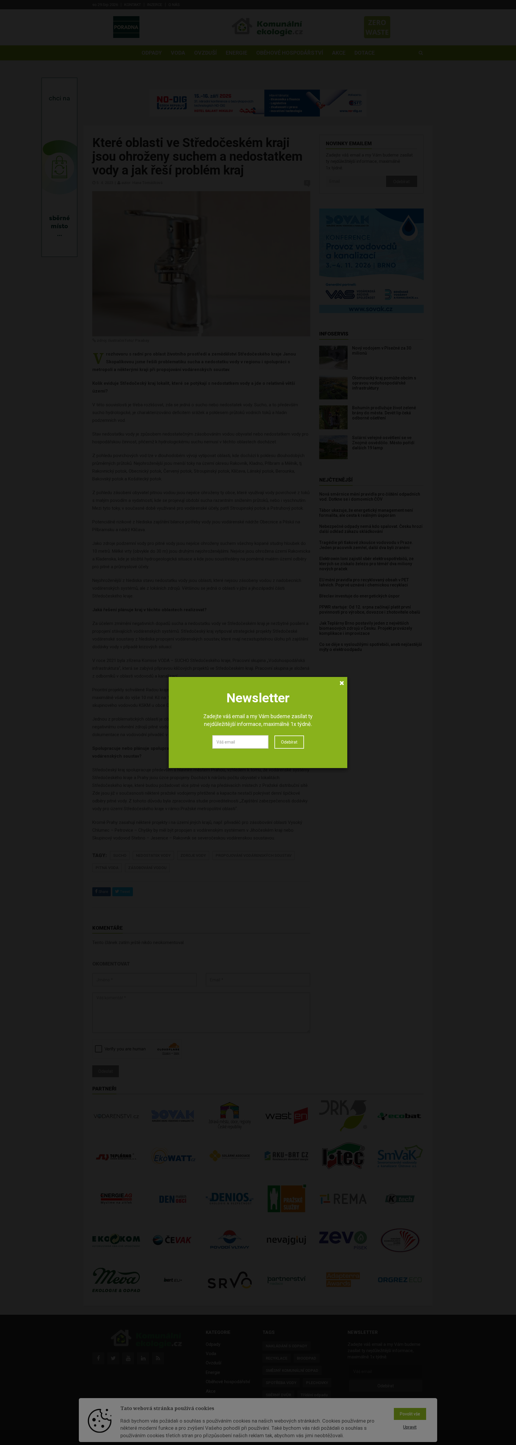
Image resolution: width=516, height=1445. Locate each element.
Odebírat (289, 742)
